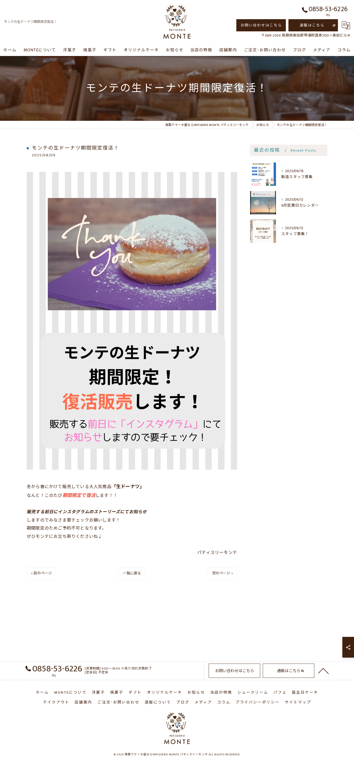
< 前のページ (41, 573)
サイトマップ (298, 702)
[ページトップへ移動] (323, 670)
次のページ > (222, 573)
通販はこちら (312, 25)
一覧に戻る (132, 573)
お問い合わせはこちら (261, 25)
